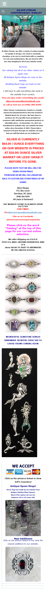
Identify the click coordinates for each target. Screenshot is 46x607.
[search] (3, 11)
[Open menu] (4, 4)
